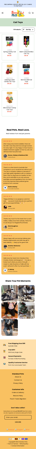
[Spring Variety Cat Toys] (10, 41)
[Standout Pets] (18, 13)
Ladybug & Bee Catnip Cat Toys (9, 81)
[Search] (29, 12)
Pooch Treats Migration (18, 399)
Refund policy (24, 444)
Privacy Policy (18, 383)
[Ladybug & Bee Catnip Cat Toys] (10, 69)
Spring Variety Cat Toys (9, 53)
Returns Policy (18, 396)
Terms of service (13, 444)
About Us (18, 377)
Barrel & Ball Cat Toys (26, 81)
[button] (3, 13)
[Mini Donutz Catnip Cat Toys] (10, 97)
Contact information (18, 446)
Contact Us (18, 380)
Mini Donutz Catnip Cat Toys (9, 109)
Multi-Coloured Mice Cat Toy (26, 53)
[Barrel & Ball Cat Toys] (26, 69)
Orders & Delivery (18, 392)
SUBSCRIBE (18, 422)
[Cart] (32, 12)
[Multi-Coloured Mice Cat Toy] (26, 41)
